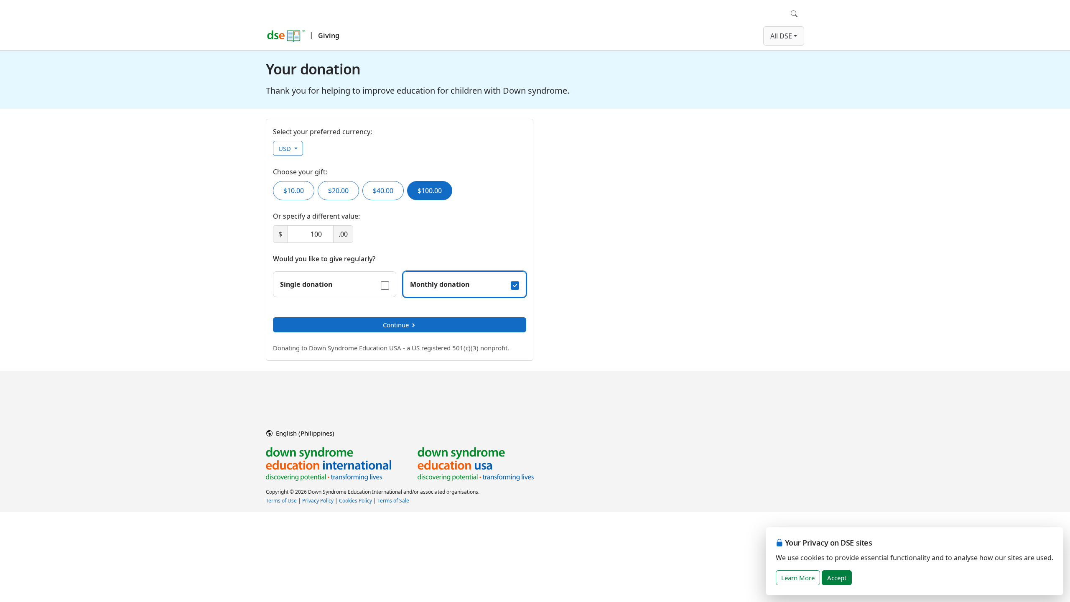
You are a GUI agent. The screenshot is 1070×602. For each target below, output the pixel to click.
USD (285, 148)
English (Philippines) (304, 433)
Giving (328, 35)
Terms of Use (281, 500)
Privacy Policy (318, 500)
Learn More (798, 578)
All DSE (781, 36)
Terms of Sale (393, 500)
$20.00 (338, 190)
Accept (836, 578)
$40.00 (383, 190)
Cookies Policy (355, 500)
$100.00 (430, 190)
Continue (396, 325)
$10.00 (293, 190)
